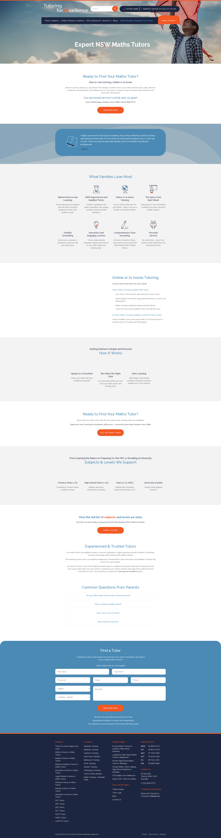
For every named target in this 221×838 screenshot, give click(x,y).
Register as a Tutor (144, 21)
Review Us (155, 796)
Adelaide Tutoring (91, 746)
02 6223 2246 (150, 756)
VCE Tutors (59, 800)
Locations (79, 21)
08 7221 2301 (150, 760)
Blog (115, 21)
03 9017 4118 (150, 750)
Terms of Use (153, 834)
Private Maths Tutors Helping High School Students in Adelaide (124, 769)
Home (47, 21)
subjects (110, 517)
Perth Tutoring (90, 763)
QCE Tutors (59, 807)
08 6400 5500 (150, 763)
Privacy (144, 834)
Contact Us (116, 799)
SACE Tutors (60, 814)
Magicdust (95, 834)
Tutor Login (117, 793)
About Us (106, 21)
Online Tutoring (67, 21)
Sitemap (163, 834)
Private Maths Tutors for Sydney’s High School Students (122, 748)
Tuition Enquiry (127, 21)
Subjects (54, 21)
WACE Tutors (60, 818)
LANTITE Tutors (62, 821)
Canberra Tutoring (91, 753)
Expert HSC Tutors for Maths (124, 779)
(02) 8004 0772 (149, 783)
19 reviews (145, 796)
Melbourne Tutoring (91, 760)
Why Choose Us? (94, 21)
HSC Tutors (60, 804)
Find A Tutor (110, 530)
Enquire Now (110, 110)
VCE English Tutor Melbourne (123, 775)
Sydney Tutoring (90, 767)
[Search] (115, 9)
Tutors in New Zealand (93, 774)
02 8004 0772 (150, 746)
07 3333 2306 (150, 753)
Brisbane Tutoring (91, 750)
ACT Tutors (60, 811)
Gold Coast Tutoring (92, 756)
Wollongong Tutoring (92, 770)
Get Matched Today (110, 432)
